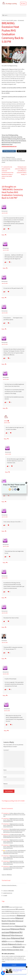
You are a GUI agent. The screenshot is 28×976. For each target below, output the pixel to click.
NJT (18, 913)
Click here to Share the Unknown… (9, 885)
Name (5, 770)
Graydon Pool (22, 911)
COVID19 (7, 911)
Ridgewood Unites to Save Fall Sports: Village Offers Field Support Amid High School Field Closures (13, 820)
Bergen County (12, 907)
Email (5, 777)
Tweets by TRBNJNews (7, 874)
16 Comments (21, 20)
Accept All (14, 965)
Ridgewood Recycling (11, 941)
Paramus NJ (4, 915)
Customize (14, 969)
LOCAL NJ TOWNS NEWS (8, 890)
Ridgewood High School (14, 160)
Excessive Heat (7, 159)
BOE (14, 909)
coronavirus (21, 909)
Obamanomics (22, 913)
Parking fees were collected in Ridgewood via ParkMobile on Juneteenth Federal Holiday (20, 170)
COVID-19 (3, 911)
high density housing (6, 913)
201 (3, 907)
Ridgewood (21, 915)
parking (7, 915)
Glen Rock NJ (17, 911)
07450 (6, 907)
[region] (14, 963)
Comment (6, 750)
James (15, 20)
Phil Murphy (12, 915)
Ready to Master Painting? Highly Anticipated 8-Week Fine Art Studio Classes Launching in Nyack (13, 868)
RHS (7, 160)
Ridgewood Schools (10, 157)
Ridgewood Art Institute (8, 918)
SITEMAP (5, 895)
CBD (16, 909)
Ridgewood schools (15, 944)
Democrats (12, 911)
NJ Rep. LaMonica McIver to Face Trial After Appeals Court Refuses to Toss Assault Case (14, 815)
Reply (3, 235)
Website (6, 783)
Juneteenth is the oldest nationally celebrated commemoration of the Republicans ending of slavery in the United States (7, 172)
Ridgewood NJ (15, 932)
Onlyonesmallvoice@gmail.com (9, 146)
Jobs (11, 913)
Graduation (13, 159)
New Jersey (15, 913)
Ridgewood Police (8, 935)
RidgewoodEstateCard (8, 926)
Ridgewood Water (13, 950)
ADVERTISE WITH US (7, 893)
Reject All (14, 973)
